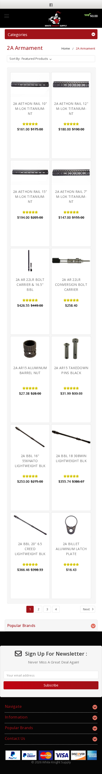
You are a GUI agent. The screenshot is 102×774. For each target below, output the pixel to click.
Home (65, 48)
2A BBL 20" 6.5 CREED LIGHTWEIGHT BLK (30, 549)
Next (86, 609)
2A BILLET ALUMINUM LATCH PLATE (71, 549)
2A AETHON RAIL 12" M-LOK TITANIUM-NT (71, 108)
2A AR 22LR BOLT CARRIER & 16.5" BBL (30, 284)
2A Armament (85, 48)
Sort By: (14, 58)
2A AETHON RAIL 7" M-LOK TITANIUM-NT (71, 196)
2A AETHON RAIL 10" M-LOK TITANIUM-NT (30, 108)
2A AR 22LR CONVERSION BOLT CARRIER (71, 284)
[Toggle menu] (6, 16)
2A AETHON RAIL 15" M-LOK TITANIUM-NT (30, 196)
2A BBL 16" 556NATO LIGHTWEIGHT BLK (30, 461)
